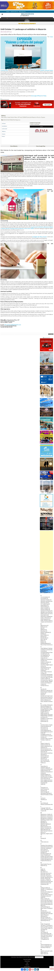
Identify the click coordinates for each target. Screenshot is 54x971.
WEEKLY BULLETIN (22, 11)
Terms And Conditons (27, 959)
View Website (13, 146)
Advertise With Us (27, 966)
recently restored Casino (46, 70)
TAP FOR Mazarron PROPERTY (27, 23)
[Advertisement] (46, 550)
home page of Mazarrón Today (38, 95)
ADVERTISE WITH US (14, 11)
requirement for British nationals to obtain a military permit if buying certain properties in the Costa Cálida (27, 227)
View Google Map (40, 146)
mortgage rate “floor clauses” (39, 236)
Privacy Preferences (39, 957)
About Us (27, 964)
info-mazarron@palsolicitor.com (12, 324)
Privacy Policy (27, 961)
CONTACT (8, 11)
